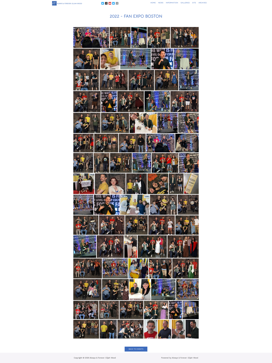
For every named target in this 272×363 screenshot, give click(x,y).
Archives (202, 3)
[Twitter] (102, 3)
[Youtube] (110, 3)
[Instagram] (106, 3)
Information (172, 3)
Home (153, 3)
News (160, 3)
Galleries (185, 3)
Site (194, 3)
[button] (136, 349)
